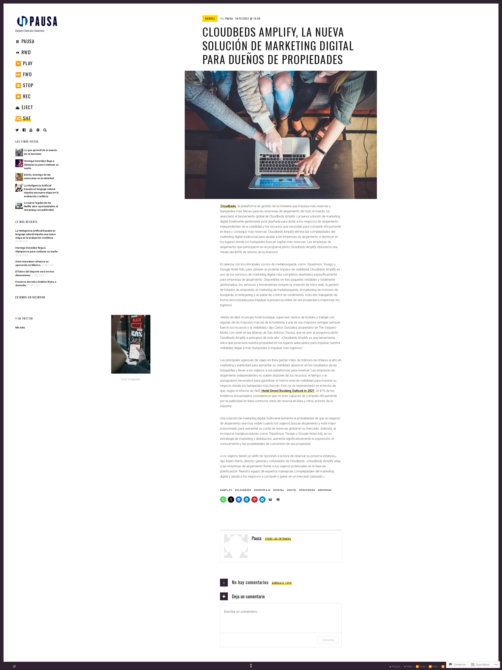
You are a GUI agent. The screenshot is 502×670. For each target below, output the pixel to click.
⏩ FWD (23, 74)
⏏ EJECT (24, 107)
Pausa (229, 18)
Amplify (227, 490)
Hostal (279, 490)
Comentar (328, 640)
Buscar (45, 130)
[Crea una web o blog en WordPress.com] (14, 666)
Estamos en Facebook (30, 297)
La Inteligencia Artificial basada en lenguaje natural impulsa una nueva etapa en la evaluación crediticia (35, 234)
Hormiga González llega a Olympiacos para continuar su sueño (41, 164)
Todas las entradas (278, 539)
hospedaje (263, 490)
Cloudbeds (228, 206)
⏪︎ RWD (23, 52)
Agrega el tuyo (282, 583)
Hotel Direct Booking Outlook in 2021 (288, 391)
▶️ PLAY (24, 63)
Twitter (17, 130)
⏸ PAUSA (25, 41)
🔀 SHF (23, 118)
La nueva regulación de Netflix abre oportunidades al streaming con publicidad (41, 206)
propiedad (308, 490)
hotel (293, 490)
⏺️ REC (23, 96)
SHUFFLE (210, 18)
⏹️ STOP (24, 85)
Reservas (325, 490)
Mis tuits (20, 327)
